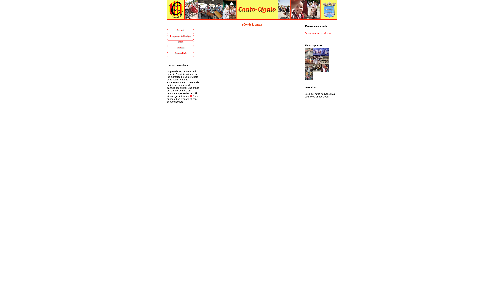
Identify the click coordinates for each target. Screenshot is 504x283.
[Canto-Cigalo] (252, 9)
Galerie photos (313, 45)
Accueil (180, 30)
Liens (180, 41)
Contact (180, 47)
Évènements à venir (316, 26)
